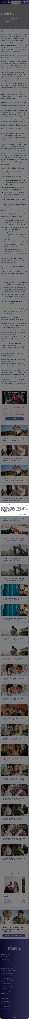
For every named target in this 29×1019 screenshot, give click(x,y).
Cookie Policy (7, 511)
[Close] (27, 505)
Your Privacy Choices (22, 514)
